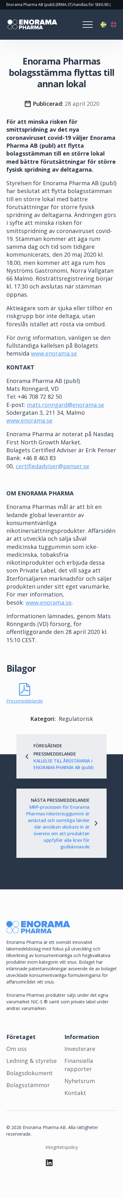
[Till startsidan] (31, 25)
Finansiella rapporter (78, 1064)
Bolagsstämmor (28, 1085)
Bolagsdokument (29, 1073)
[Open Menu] (88, 25)
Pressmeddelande (24, 701)
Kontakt (75, 1093)
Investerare (79, 1049)
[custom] (49, 1163)
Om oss (16, 1049)
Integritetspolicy (61, 1147)
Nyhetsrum (79, 1081)
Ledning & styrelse (31, 1060)
